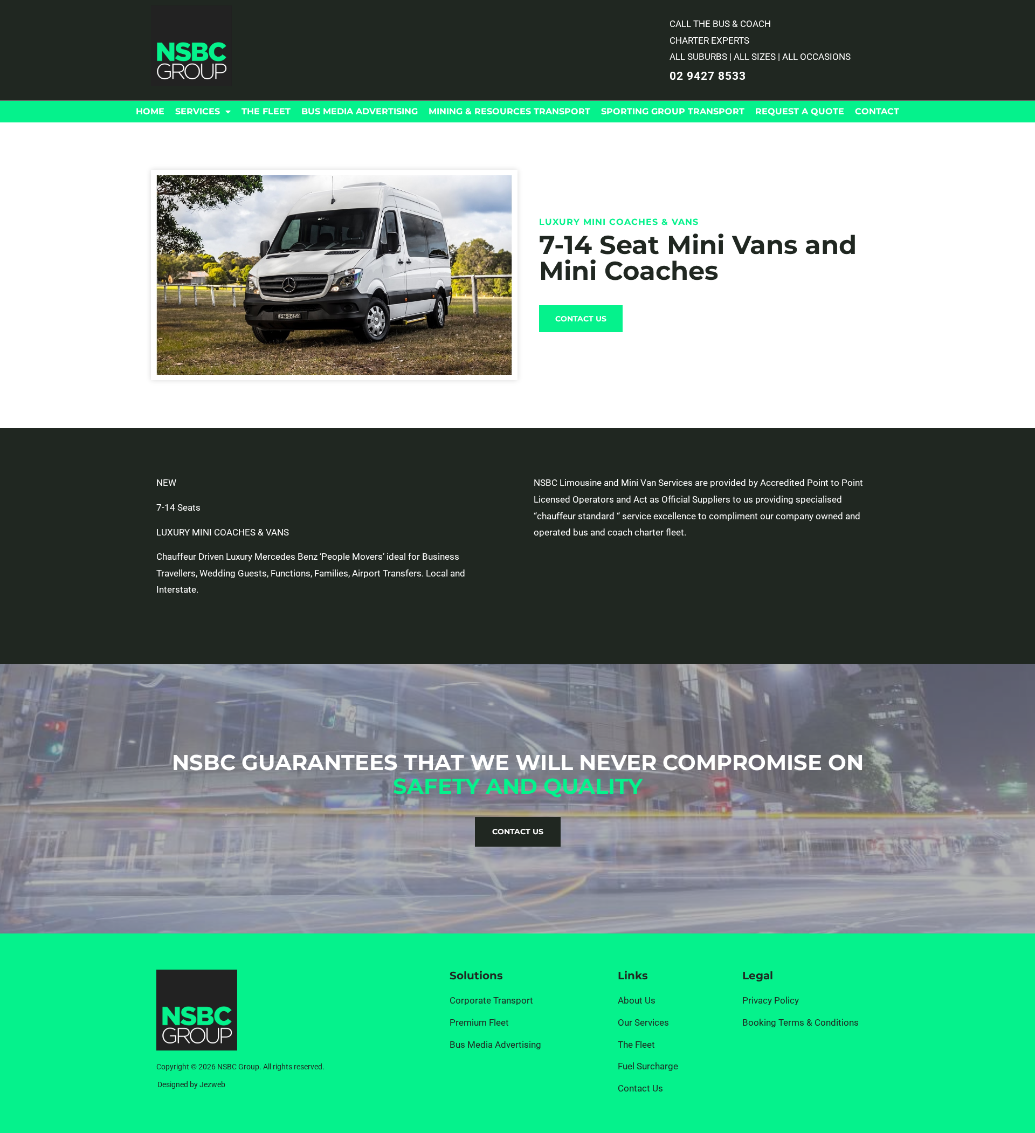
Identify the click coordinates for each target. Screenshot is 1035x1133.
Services (197, 111)
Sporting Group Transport (672, 111)
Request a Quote (799, 111)
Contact (877, 111)
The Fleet (266, 111)
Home (150, 111)
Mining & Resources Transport (509, 111)
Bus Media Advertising (359, 111)
